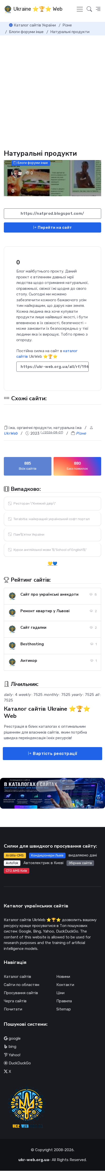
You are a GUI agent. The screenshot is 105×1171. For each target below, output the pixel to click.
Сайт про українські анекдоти (49, 594)
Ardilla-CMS (15, 855)
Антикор (28, 660)
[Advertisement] (52, 90)
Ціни (60, 993)
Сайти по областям (21, 984)
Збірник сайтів (80, 863)
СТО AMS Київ (16, 871)
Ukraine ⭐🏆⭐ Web (37, 9)
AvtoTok (12, 863)
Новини (63, 976)
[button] (98, 9)
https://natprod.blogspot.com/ (52, 213)
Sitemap (63, 1009)
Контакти (65, 984)
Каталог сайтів (17, 976)
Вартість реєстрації (54, 753)
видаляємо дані (83, 855)
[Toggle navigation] (80, 9)
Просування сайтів (21, 993)
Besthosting (32, 644)
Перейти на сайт (54, 227)
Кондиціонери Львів (47, 855)
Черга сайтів (15, 1001)
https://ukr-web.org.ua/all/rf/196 (55, 366)
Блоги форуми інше (32, 163)
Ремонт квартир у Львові (45, 610)
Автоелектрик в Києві (43, 863)
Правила (64, 1001)
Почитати (13, 1009)
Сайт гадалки (33, 627)
